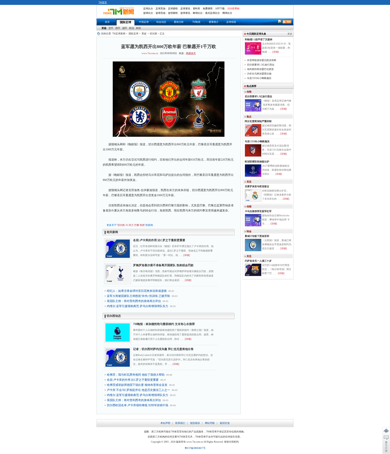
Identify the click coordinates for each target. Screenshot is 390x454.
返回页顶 (225, 423)
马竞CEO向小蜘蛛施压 (259, 78)
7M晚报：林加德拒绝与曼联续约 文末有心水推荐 (164, 324)
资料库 (196, 8)
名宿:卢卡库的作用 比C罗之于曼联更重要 (159, 240)
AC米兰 (129, 225)
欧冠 (131, 28)
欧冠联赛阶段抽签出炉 (257, 161)
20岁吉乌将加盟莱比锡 (259, 73)
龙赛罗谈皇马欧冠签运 (257, 186)
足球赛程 (173, 8)
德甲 (124, 28)
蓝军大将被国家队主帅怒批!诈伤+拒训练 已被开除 (138, 296)
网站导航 (210, 423)
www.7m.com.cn (150, 53)
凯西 (142, 225)
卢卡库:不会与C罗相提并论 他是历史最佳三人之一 (138, 390)
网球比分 (227, 13)
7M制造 (196, 22)
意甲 (110, 28)
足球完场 (160, 8)
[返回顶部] (386, 430)
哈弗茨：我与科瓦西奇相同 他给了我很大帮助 (136, 374)
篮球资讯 (185, 13)
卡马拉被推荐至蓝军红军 (258, 211)
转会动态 (161, 22)
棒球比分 (198, 13)
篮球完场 (160, 13)
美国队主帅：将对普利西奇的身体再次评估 (134, 301)
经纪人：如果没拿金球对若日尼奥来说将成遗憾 (137, 290)
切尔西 (121, 225)
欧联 (138, 28)
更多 (289, 33)
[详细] (186, 255)
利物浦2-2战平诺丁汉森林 (258, 39)
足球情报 (231, 22)
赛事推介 (214, 22)
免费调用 (207, 8)
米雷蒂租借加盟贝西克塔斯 (261, 60)
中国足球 (144, 22)
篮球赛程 (173, 13)
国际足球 (125, 22)
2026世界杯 (233, 8)
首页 (107, 22)
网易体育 (191, 53)
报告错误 (195, 423)
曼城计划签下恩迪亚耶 (257, 236)
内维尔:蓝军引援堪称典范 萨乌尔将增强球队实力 (137, 306)
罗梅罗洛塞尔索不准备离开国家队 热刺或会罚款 (163, 265)
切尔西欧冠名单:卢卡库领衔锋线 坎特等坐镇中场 (137, 405)
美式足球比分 (212, 13)
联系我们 (180, 423)
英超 (104, 28)
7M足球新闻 (118, 33)
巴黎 (136, 225)
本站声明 (165, 423)
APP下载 (220, 8)
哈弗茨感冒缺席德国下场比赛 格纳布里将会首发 (137, 384)
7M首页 (103, 2)
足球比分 (148, 8)
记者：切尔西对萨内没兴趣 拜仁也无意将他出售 (163, 349)
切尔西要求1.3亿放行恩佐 (260, 64)
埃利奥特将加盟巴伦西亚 (260, 69)
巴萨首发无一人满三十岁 (258, 260)
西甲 (117, 28)
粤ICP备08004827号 (195, 448)
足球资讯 (185, 8)
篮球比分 (148, 13)
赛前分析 (179, 22)
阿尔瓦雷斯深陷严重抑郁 (258, 121)
